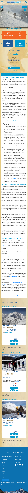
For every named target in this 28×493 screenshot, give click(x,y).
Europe (3, 463)
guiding (18, 267)
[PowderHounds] (14, 2)
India (3, 473)
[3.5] (9, 60)
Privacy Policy (18, 456)
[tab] (14, 74)
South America (5, 466)
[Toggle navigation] (2, 2)
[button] (14, 65)
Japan (3, 462)
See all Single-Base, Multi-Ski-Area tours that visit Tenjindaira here (13, 394)
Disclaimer (17, 458)
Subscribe (6, 480)
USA (3, 468)
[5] (7, 327)
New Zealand (5, 470)
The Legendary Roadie (9, 325)
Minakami (3, 245)
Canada (3, 465)
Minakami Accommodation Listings (9, 295)
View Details (14, 341)
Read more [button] (17, 381)
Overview (4, 74)
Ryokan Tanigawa (13, 276)
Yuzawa (9, 247)
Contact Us (4, 459)
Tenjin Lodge (4, 260)
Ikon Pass (15, 178)
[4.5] (7, 420)
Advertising (4, 458)
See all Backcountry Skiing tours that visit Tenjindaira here (12, 441)
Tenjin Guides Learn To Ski (10, 372)
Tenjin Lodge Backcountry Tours (11, 418)
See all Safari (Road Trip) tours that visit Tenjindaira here (11, 348)
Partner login (18, 459)
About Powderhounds (7, 456)
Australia (4, 471)
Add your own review (14, 67)
